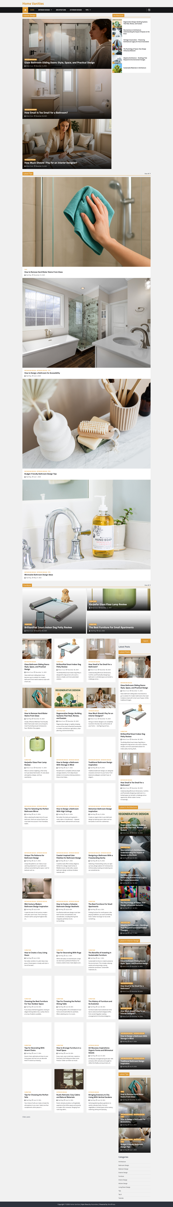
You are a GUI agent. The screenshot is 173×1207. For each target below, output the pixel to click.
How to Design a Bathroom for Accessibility (42, 373)
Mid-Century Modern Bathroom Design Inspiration (36, 905)
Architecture (61, 10)
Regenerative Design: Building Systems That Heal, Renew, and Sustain (135, 23)
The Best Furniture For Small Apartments (111, 627)
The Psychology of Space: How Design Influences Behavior (134, 50)
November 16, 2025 (41, 166)
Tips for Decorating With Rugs (68, 952)
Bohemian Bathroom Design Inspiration (100, 810)
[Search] (149, 9)
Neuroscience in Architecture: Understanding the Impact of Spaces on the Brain (136, 32)
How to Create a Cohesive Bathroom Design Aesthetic (67, 905)
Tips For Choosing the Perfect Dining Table (68, 1002)
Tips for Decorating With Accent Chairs (34, 1049)
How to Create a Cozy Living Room (35, 953)
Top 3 (120, 1194)
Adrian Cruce (29, 66)
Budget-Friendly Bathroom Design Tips (40, 474)
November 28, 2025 (41, 116)
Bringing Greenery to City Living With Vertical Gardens (100, 1096)
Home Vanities (33, 3)
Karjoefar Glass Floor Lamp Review (108, 604)
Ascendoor (94, 1204)
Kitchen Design (123, 1183)
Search (145, 641)
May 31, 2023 (37, 578)
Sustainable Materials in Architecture (134, 68)
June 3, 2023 (37, 376)
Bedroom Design (123, 1169)
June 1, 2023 (37, 477)
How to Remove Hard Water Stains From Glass (43, 272)
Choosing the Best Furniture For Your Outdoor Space (36, 1002)
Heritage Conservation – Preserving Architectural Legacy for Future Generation (136, 41)
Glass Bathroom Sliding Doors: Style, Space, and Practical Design (59, 62)
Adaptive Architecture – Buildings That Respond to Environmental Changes (135, 59)
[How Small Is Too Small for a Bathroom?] (135, 764)
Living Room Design (124, 1187)
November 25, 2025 (39, 275)
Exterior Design (76, 10)
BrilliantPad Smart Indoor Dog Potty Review (48, 627)
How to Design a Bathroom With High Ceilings (67, 810)
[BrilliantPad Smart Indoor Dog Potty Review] (135, 715)
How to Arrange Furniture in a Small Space (68, 1049)
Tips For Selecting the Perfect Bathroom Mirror (36, 810)
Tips (87, 10)
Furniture (28, 624)
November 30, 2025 (41, 631)
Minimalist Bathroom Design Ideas (38, 574)
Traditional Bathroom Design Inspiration (100, 763)
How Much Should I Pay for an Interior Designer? (50, 162)
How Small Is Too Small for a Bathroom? (46, 112)
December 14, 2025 (41, 66)
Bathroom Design (30, 59)
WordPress (111, 1204)
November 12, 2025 (105, 608)
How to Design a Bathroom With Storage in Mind (67, 763)
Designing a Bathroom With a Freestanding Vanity (101, 856)
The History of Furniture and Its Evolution (100, 1002)
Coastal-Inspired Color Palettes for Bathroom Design (68, 856)
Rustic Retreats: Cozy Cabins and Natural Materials (68, 1096)
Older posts (26, 1117)
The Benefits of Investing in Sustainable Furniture (100, 953)
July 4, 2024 (101, 631)
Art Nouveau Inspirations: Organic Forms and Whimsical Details (101, 1050)
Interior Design (44, 10)
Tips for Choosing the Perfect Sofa (36, 1096)
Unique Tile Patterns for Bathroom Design (34, 856)
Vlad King (28, 275)
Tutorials (121, 1198)
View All (147, 173)
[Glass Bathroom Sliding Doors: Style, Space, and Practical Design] (135, 667)
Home (32, 10)
